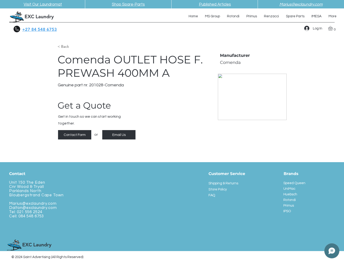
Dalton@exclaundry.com (33, 208)
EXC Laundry (39, 16)
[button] (333, 28)
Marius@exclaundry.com (33, 203)
